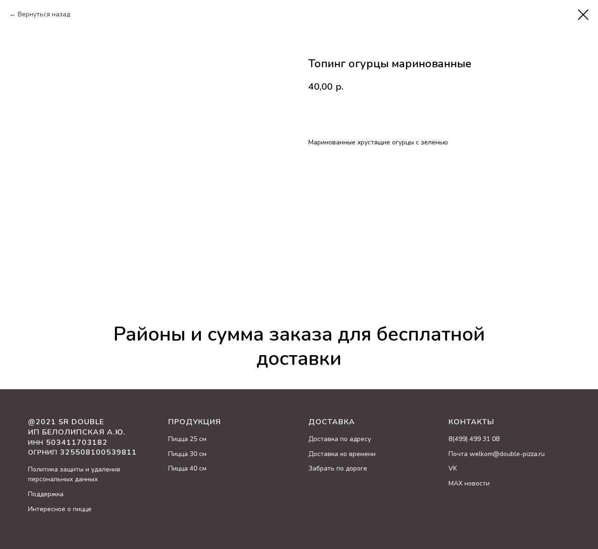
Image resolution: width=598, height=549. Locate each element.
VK (452, 468)
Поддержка (46, 494)
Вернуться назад (44, 14)
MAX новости (469, 483)
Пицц (176, 439)
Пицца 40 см (187, 468)
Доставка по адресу (339, 439)
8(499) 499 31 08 (473, 439)
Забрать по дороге (337, 468)
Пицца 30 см (187, 453)
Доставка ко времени (342, 453)
